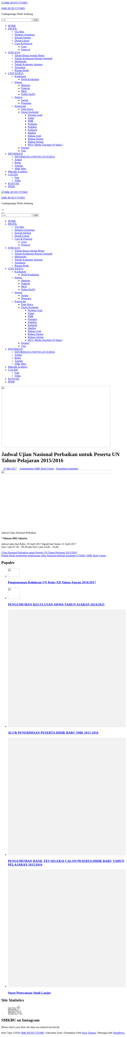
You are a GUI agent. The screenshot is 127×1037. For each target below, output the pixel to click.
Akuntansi (20, 67)
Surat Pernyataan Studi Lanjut (29, 993)
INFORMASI (15, 153)
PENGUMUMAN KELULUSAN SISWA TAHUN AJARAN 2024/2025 (56, 604)
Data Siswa (27, 109)
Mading (32, 132)
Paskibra (32, 127)
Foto (17, 177)
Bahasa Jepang (35, 138)
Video (18, 180)
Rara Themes (89, 1032)
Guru (24, 46)
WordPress (118, 1032)
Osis (23, 150)
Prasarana (26, 103)
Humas (18, 82)
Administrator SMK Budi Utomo (36, 468)
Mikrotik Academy (18, 171)
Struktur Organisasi (25, 34)
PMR (30, 121)
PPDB (11, 186)
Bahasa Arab (34, 135)
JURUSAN (14, 52)
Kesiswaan (20, 106)
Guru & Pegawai (23, 43)
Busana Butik (22, 70)
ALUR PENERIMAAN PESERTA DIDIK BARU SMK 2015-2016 (53, 732)
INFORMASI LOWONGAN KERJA (35, 156)
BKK (24, 91)
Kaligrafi (32, 129)
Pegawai (25, 49)
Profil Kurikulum (30, 79)
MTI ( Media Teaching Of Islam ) (45, 144)
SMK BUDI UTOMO (13, 8)
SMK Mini (20, 168)
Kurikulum (20, 76)
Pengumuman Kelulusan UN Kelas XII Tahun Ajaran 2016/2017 (52, 582)
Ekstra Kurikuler (30, 112)
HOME (12, 25)
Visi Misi (19, 31)
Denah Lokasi (22, 40)
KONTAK (13, 183)
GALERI (13, 174)
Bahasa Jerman (35, 141)
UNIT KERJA (15, 73)
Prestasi (25, 147)
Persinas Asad (35, 115)
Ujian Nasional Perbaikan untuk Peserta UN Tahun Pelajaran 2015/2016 (39, 552)
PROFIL (12, 28)
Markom (25, 85)
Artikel (18, 159)
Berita (18, 162)
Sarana (24, 100)
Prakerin (25, 88)
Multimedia (20, 61)
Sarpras (18, 97)
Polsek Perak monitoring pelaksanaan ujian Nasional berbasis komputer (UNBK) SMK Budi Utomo (53, 555)
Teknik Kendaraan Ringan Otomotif (33, 58)
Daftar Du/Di (28, 94)
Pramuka (32, 124)
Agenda (19, 165)
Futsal (31, 118)
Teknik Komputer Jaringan (28, 64)
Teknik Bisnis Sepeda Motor (29, 55)
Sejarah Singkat (23, 37)
